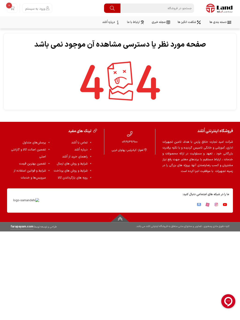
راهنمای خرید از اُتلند (75, 156)
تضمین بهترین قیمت (32, 163)
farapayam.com (22, 226)
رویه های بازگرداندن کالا (73, 177)
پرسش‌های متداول (34, 142)
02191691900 (130, 142)
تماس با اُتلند (79, 142)
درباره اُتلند (81, 149)
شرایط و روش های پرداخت (71, 170)
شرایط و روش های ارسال (72, 163)
